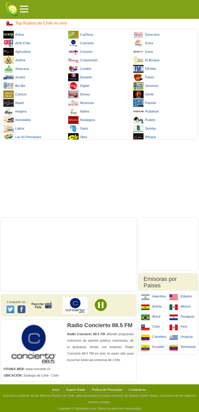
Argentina (159, 296)
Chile (156, 326)
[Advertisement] (99, 178)
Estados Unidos (188, 296)
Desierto (85, 77)
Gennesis (151, 86)
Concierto (86, 43)
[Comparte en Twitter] (10, 308)
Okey (83, 137)
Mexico (185, 306)
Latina (19, 128)
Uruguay (186, 337)
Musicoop (86, 103)
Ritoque (150, 137)
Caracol (20, 94)
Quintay (150, 128)
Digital (84, 86)
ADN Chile (22, 43)
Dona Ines (152, 34)
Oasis (83, 128)
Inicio (56, 390)
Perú (183, 326)
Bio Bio (19, 86)
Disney (84, 94)
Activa (19, 34)
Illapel (19, 103)
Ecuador (158, 347)
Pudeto (149, 120)
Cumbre (85, 69)
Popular (150, 103)
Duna (148, 52)
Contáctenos (137, 390)
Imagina (20, 111)
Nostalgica (87, 120)
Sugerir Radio (76, 390)
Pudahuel (151, 111)
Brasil (156, 316)
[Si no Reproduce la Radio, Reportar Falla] (41, 300)
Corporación (88, 60)
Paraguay (187, 316)
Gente (149, 94)
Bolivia (157, 306)
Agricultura (22, 52)
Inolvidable (22, 120)
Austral (19, 77)
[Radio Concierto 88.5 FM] (103, 306)
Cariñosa (86, 34)
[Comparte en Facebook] (22, 304)
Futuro (149, 77)
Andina (19, 60)
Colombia (159, 337)
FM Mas (150, 69)
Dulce (148, 43)
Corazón (85, 52)
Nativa (84, 111)
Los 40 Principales (27, 137)
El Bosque (152, 60)
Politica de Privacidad (107, 390)
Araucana (21, 69)
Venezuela (188, 347)
